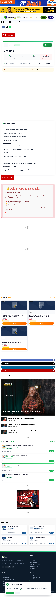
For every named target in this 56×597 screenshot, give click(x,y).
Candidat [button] (50, 17)
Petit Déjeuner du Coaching (12, 465)
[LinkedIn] (6, 567)
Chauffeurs (9, 537)
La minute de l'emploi (35, 564)
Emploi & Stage (33, 560)
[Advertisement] (7, 96)
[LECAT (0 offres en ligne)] (6, 45)
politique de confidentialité (15, 589)
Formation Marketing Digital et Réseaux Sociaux (17, 474)
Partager (40, 63)
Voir (15, 323)
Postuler (48, 45)
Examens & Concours (34, 566)
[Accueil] (9, 17)
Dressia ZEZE (7, 413)
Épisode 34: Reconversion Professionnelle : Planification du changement (27, 430)
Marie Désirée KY (13, 420)
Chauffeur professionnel (39, 537)
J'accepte (11, 592)
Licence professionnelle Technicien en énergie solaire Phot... (20, 445)
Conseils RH (5, 581)
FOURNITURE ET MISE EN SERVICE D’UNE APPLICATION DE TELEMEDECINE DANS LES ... (12, 342)
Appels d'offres (33, 562)
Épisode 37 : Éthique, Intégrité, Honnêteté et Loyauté (21, 411)
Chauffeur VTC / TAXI (39, 526)
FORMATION (37, 17)
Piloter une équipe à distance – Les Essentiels (16, 455)
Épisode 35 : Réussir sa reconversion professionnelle (22, 424)
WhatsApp (48, 63)
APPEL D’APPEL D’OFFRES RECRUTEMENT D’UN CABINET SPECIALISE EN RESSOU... (12, 316)
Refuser (17, 592)
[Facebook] (3, 567)
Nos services (5, 575)
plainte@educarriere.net (24, 213)
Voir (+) (24, 532)
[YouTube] (9, 567)
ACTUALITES (13, 17)
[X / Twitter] (13, 567)
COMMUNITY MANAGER (12, 526)
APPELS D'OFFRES (25, 17)
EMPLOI (18, 17)
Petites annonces (6, 577)
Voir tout (51, 297)
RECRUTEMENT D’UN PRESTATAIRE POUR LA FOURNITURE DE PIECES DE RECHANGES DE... (39, 316)
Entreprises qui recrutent (8, 579)
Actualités (32, 558)
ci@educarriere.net (35, 581)
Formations (32, 568)
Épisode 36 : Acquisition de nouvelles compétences (21, 418)
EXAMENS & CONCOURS (45, 17)
